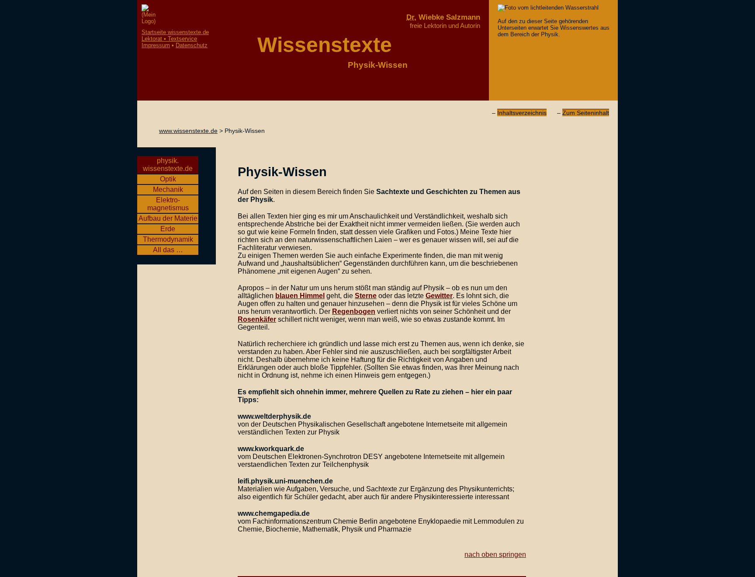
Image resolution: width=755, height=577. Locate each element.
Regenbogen (353, 311)
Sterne (366, 295)
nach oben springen (495, 554)
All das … (168, 250)
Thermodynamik (168, 239)
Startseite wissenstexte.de (175, 32)
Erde (167, 229)
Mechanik (168, 189)
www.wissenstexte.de (188, 130)
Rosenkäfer (257, 319)
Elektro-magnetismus (168, 204)
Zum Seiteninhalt (585, 112)
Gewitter (439, 295)
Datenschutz (192, 45)
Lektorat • (169, 38)
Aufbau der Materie (168, 218)
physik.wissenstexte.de (168, 164)
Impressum (156, 45)
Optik (168, 179)
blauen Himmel (300, 295)
